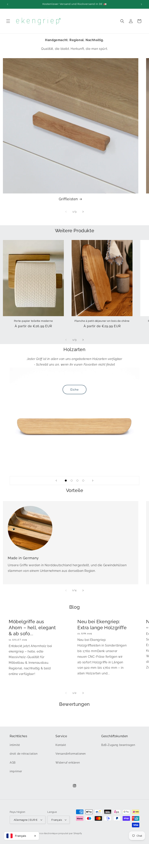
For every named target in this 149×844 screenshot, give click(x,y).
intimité (15, 744)
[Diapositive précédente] (56, 480)
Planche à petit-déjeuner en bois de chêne (102, 320)
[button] (8, 21)
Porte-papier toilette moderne (33, 320)
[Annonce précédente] (7, 4)
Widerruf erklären (67, 762)
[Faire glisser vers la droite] (83, 211)
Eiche (74, 389)
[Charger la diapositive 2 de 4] (71, 480)
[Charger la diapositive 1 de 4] (66, 480)
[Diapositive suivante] (92, 480)
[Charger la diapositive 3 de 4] (77, 480)
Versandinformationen (70, 753)
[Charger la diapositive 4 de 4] (83, 480)
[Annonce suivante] (141, 4)
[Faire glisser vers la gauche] (66, 211)
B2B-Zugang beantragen (118, 744)
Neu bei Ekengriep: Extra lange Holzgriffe (101, 624)
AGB (13, 762)
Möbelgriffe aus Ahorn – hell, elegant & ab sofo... (32, 627)
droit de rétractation (24, 753)
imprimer (16, 771)
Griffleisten (68, 199)
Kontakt (60, 744)
